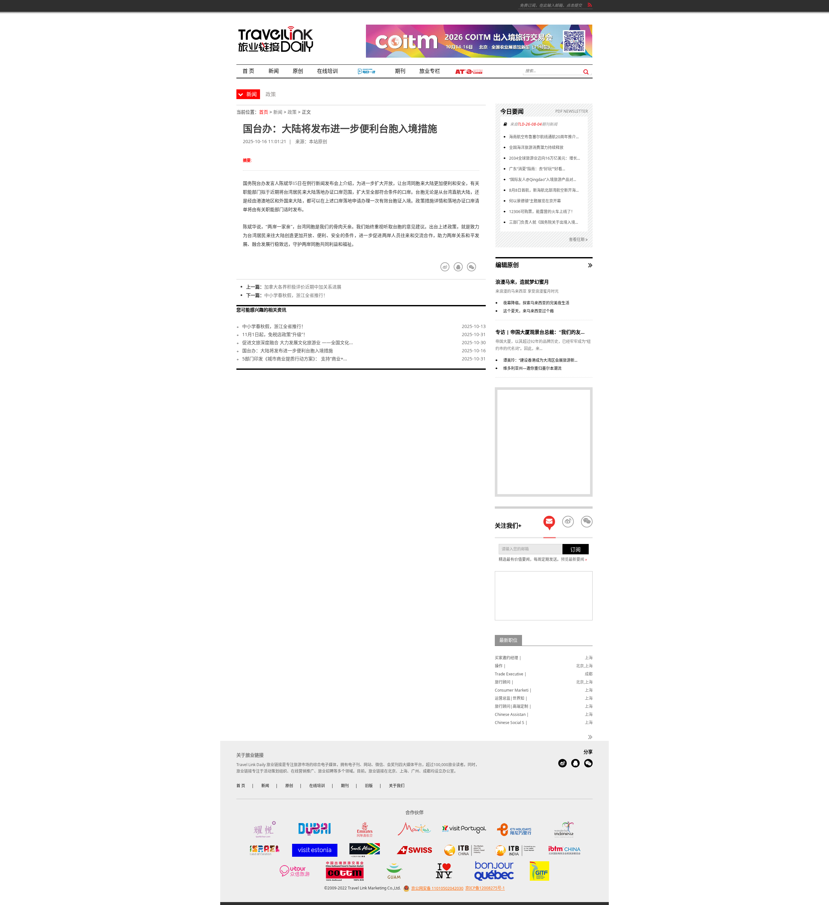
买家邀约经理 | (508, 658)
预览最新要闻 (574, 559)
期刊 (345, 785)
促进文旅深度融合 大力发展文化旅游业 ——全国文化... (297, 342)
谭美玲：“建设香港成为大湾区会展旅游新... (540, 360)
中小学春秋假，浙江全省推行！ (296, 295)
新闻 (277, 112)
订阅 (575, 549)
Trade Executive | (511, 674)
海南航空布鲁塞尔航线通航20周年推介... (544, 137)
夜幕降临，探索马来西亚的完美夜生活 (536, 303)
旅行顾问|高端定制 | (513, 706)
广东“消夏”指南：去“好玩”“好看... (537, 169)
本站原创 (318, 141)
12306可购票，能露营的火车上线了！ (542, 211)
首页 (263, 112)
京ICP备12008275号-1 (485, 888)
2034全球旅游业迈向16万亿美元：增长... (544, 158)
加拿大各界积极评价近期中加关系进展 (302, 287)
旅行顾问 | (504, 682)
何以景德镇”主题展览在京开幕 (535, 201)
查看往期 (577, 239)
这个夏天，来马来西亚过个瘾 (528, 311)
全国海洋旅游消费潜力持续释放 (536, 147)
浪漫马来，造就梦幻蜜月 (522, 281)
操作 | (500, 666)
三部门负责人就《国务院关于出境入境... (543, 222)
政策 (292, 112)
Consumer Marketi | (513, 690)
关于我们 (396, 785)
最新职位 (508, 640)
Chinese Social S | (511, 722)
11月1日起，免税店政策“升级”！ (275, 334)
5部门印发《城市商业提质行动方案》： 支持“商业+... (294, 359)
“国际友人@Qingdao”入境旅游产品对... (542, 179)
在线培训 (317, 785)
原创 (289, 785)
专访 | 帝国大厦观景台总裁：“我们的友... (540, 332)
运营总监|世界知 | (511, 698)
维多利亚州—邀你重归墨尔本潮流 (532, 368)
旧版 (369, 785)
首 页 (240, 785)
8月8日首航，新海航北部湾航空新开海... (544, 190)
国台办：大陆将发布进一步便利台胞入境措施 (287, 350)
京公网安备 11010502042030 (437, 888)
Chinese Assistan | (512, 714)
